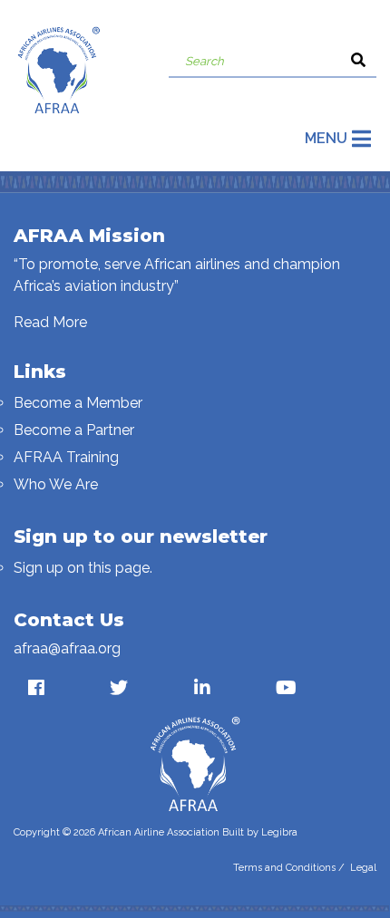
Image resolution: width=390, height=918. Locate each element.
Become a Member (78, 402)
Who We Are (56, 484)
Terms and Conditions (284, 868)
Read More (50, 322)
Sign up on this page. (83, 567)
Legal (363, 868)
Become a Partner (74, 430)
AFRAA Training (66, 457)
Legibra (279, 832)
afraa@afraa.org (67, 648)
